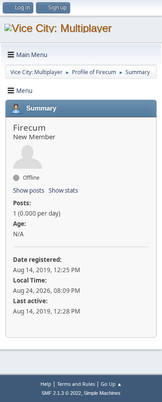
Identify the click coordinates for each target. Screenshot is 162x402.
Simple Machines (102, 393)
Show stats (63, 190)
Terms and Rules (76, 383)
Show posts (28, 190)
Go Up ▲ (111, 383)
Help (45, 383)
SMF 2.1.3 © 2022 (61, 393)
